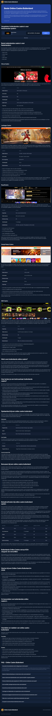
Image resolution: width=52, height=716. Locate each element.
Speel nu (45, 33)
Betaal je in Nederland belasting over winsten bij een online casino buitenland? (16, 674)
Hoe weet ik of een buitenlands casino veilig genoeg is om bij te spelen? (15, 666)
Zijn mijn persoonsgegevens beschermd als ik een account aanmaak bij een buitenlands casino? (19, 694)
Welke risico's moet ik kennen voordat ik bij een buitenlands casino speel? (15, 698)
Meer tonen (26, 37)
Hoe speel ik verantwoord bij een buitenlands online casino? (13, 701)
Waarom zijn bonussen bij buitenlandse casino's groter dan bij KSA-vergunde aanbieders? (18, 677)
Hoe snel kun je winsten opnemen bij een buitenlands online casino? (14, 687)
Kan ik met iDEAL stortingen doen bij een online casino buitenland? (14, 684)
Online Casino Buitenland (47, 709)
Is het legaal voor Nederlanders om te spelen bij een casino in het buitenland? (16, 691)
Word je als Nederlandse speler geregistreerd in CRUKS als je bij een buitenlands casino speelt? (19, 681)
